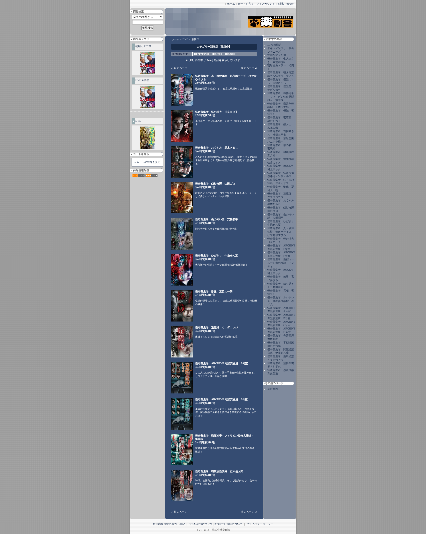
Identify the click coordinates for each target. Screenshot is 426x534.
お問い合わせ (286, 3)
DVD (138, 120)
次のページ (247, 67)
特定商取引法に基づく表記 (169, 524)
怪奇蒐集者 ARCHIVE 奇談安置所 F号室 (281, 254)
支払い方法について (201, 524)
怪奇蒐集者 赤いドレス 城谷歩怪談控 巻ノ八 (280, 301)
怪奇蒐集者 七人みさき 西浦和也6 (280, 60)
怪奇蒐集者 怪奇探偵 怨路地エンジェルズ (282, 174)
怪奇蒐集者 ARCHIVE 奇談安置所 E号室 (281, 247)
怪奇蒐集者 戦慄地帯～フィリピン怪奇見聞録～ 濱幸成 (280, 97)
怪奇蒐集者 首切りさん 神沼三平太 (280, 133)
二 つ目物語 (274, 44)
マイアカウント (265, 3)
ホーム (231, 3)
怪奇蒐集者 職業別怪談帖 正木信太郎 (280, 105)
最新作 (195, 39)
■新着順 (230, 54)
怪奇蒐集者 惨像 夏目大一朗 (214, 293)
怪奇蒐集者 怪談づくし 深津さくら (280, 81)
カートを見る (246, 3)
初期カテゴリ (143, 46)
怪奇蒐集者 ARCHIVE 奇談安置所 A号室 (281, 309)
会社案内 (272, 389)
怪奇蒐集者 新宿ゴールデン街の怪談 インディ (280, 263)
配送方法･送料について (229, 524)
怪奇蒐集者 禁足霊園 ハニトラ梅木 (282, 140)
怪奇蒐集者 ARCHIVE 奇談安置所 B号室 (281, 316)
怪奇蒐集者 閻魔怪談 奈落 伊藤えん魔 (282, 351)
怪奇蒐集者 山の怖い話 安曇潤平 (280, 216)
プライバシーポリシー (260, 524)
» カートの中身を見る (147, 162)
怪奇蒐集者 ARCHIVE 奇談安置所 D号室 (281, 330)
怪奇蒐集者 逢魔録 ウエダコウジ (280, 195)
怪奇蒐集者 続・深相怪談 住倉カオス (280, 181)
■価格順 (217, 54)
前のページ (180, 67)
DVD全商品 (142, 80)
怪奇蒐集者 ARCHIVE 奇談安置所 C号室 (281, 323)
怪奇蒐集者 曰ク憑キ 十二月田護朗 (282, 285)
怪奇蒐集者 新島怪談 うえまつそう (282, 358)
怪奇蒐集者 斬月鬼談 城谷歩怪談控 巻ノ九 (282, 74)
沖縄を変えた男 (276, 55)
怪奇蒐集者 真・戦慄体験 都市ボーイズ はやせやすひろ (280, 232)
